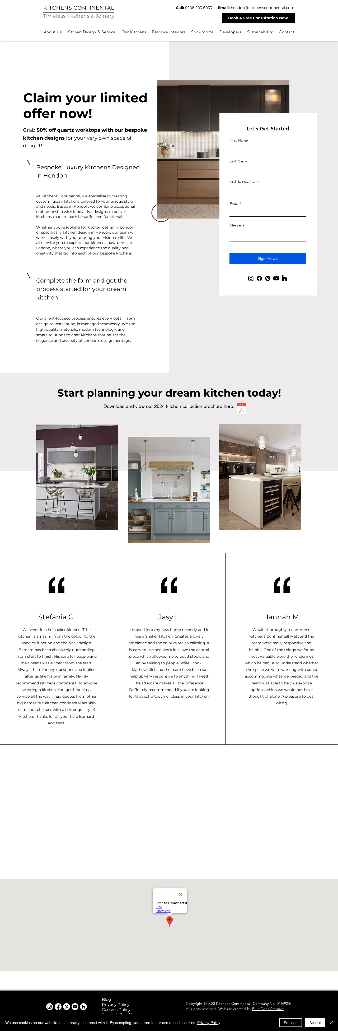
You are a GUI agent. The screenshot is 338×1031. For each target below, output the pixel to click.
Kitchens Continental (60, 196)
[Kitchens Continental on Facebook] (58, 1006)
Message (237, 225)
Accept (315, 1022)
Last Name (238, 161)
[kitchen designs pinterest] (66, 1006)
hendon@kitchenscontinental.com (262, 7)
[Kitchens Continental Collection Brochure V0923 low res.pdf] (241, 409)
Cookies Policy (116, 1009)
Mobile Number (243, 182)
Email (234, 204)
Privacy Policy (115, 1004)
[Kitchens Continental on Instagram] (49, 1006)
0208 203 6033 (198, 7)
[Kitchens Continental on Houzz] (83, 1006)
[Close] (331, 1022)
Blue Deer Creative (268, 1008)
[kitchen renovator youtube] (75, 1006)
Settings (290, 1022)
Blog (106, 999)
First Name (239, 140)
